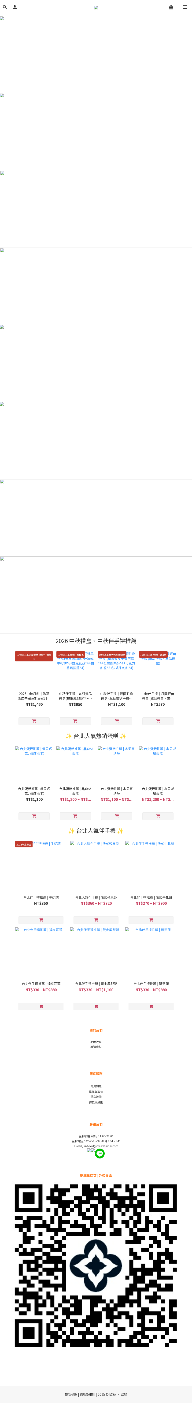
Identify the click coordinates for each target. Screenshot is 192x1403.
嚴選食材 (96, 1047)
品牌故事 (96, 1042)
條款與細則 (96, 1102)
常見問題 (96, 1086)
